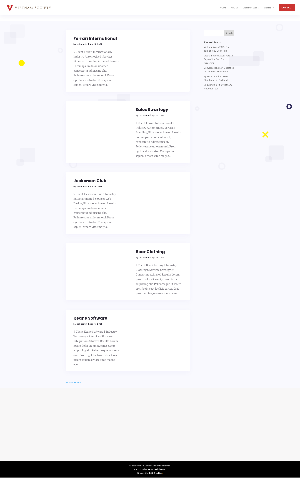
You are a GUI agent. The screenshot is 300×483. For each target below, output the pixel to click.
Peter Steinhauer (157, 469)
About (234, 7)
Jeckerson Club (89, 181)
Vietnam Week (251, 7)
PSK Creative (155, 472)
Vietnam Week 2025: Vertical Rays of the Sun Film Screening (218, 59)
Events (267, 7)
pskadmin (82, 44)
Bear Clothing (150, 252)
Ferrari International (95, 38)
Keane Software (90, 318)
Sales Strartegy (152, 109)
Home (223, 7)
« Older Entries (73, 382)
